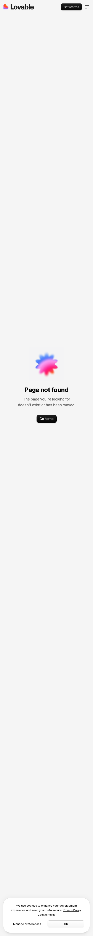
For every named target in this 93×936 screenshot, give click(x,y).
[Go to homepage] (18, 7)
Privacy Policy (72, 910)
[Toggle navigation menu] (87, 7)
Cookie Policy (46, 915)
